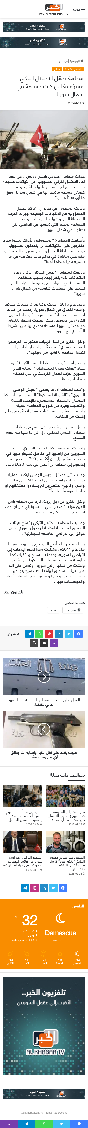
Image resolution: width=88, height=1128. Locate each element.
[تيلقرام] (29, 634)
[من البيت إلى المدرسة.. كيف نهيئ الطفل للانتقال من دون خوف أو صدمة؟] (65, 796)
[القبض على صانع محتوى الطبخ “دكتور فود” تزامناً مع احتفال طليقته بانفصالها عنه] (65, 842)
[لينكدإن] (59, 634)
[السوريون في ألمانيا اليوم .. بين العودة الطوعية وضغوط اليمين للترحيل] (22, 796)
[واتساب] (39, 634)
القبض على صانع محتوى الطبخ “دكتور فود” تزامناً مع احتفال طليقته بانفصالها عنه (67, 862)
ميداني (63, 60)
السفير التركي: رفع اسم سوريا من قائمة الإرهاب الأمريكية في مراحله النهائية (22, 860)
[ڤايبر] (54, 643)
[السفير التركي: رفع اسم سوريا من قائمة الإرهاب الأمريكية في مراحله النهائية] (22, 842)
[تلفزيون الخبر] (53, 9)
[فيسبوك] (78, 634)
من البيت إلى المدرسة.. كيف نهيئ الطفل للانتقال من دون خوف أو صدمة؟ (66, 815)
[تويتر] (69, 634)
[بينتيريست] (49, 634)
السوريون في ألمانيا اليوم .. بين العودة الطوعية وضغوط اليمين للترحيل (24, 815)
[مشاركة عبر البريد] (44, 643)
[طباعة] (34, 643)
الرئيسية (75, 60)
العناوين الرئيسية (73, 69)
